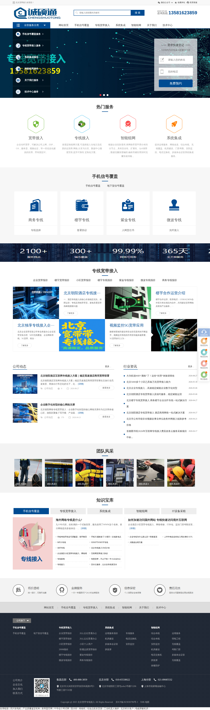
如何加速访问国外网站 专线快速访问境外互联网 (157, 519)
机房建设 (109, 639)
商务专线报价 (169, 280)
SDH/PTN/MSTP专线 (99, 542)
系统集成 (120, 25)
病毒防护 (155, 665)
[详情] (80, 384)
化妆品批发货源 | (95, 708)
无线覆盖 (176, 644)
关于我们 (152, 25)
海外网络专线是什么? (69, 519)
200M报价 (63, 649)
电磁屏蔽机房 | (142, 708)
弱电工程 (176, 639)
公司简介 (18, 680)
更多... (108, 366)
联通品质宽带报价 (88, 649)
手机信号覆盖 (81, 25)
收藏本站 (181, 2)
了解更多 (70, 313)
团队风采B (174, 484)
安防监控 (130, 644)
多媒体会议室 (111, 644)
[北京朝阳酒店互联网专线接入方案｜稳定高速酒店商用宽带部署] (25, 393)
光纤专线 (61, 548)
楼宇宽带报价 (62, 280)
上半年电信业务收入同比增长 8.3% (178, 537)
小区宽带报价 (83, 280)
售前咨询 (204, 345)
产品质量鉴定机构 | (32, 708)
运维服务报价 (111, 633)
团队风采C (113, 484)
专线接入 (61, 564)
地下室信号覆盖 (115, 185)
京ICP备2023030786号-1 (127, 702)
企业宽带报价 (40, 280)
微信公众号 (165, 2)
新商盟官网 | (48, 708)
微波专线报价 (148, 280)
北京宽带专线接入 (86, 702)
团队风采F (21, 484)
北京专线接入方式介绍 (100, 548)
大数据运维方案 (136, 542)
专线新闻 (61, 559)
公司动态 (48, 388)
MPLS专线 (61, 542)
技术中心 (167, 25)
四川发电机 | (16, 708)
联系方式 (18, 693)
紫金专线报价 (126, 280)
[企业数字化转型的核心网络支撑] (25, 422)
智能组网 (136, 25)
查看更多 (106, 388)
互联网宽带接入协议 (99, 553)
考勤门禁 (176, 649)
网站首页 (64, 25)
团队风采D (83, 484)
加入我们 (18, 689)
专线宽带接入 (102, 25)
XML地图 (144, 702)
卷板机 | (83, 708)
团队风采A (144, 484)
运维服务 (176, 633)
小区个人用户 (86, 644)
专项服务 (130, 633)
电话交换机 (131, 639)
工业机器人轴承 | (112, 708)
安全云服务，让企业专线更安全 (104, 564)
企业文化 (18, 684)
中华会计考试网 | (62, 708)
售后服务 (204, 379)
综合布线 (155, 633)
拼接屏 (108, 649)
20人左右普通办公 (88, 633)
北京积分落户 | (128, 708)
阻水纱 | (75, 708)
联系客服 (193, 2)
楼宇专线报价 (105, 280)
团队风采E (52, 484)
